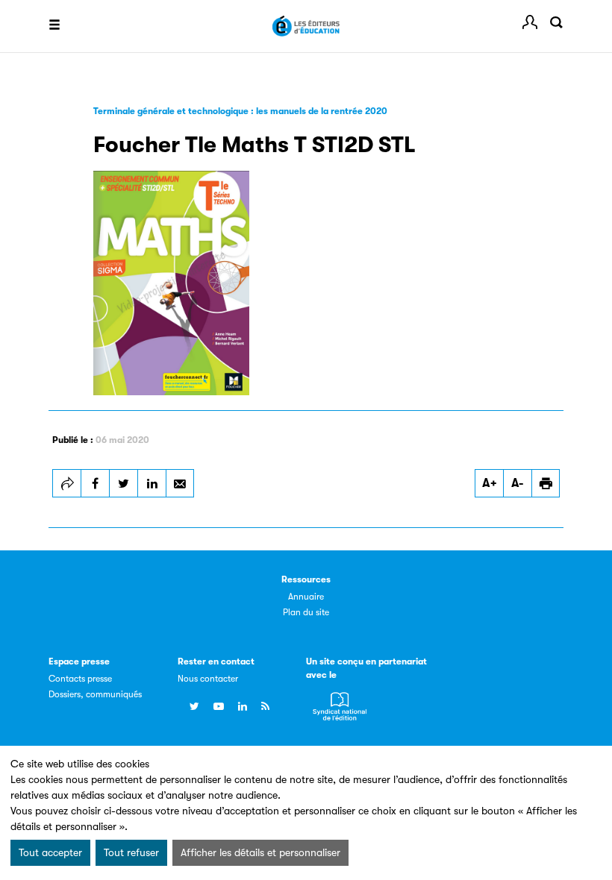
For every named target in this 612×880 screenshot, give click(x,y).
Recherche (556, 22)
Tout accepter (50, 852)
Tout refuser (131, 852)
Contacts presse (80, 678)
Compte (529, 22)
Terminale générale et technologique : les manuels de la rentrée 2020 (240, 111)
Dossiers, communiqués (95, 694)
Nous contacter (208, 678)
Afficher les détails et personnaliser (260, 852)
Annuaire (306, 596)
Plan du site (306, 612)
